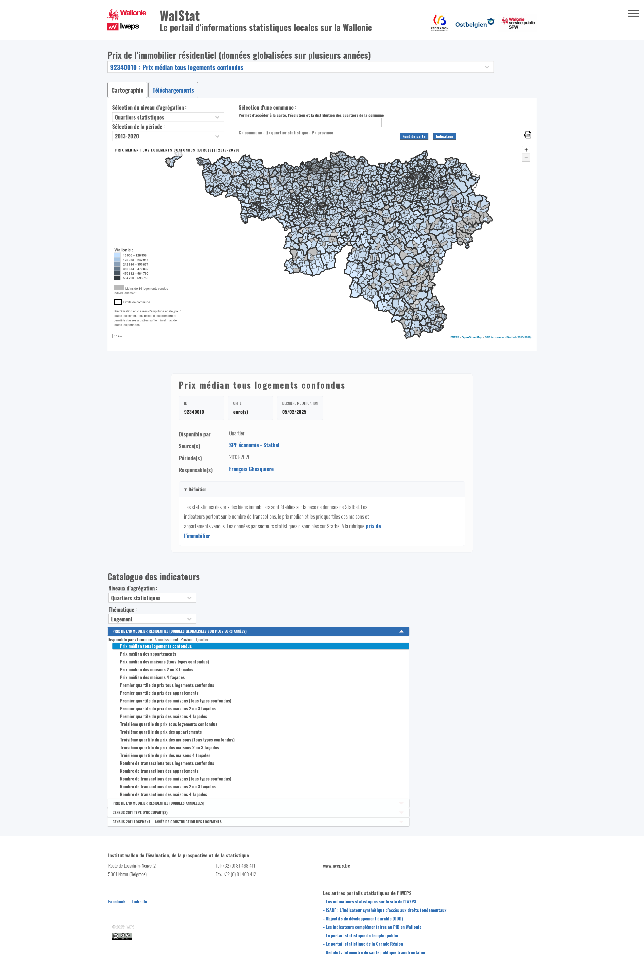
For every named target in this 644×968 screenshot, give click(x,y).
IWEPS (455, 337)
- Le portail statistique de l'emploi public (360, 935)
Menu (633, 13)
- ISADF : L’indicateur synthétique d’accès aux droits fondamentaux (385, 910)
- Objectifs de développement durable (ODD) (363, 918)
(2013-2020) (524, 337)
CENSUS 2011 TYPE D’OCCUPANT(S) (140, 812)
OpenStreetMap (472, 337)
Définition (198, 489)
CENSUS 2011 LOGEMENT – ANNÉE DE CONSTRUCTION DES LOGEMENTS (167, 821)
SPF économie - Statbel (500, 337)
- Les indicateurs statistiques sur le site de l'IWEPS (369, 901)
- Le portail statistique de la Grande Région (363, 943)
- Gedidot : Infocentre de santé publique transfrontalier (374, 952)
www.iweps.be (336, 865)
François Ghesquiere (251, 469)
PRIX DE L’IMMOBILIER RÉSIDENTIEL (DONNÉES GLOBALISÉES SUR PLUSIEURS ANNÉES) (179, 631)
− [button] (526, 157)
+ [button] (526, 150)
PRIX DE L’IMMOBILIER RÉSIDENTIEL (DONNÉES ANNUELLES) (158, 803)
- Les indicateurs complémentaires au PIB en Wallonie (372, 926)
